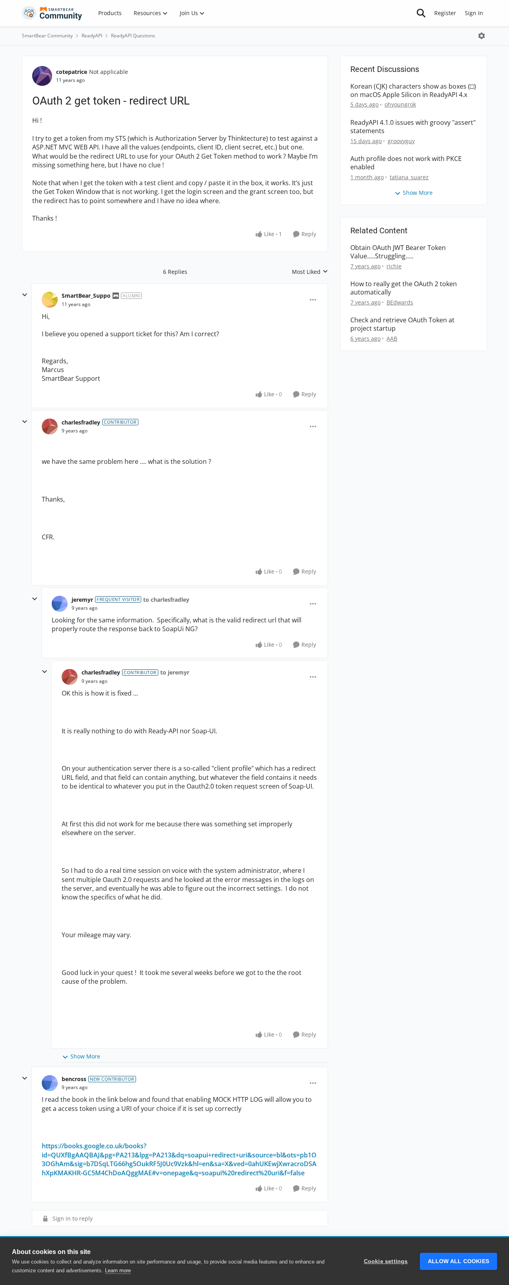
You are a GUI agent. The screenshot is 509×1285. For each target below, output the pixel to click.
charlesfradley (81, 422)
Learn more (118, 1270)
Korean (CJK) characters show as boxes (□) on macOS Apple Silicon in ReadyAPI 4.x (413, 90)
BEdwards (400, 302)
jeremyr (82, 599)
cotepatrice (71, 72)
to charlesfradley (166, 599)
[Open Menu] (481, 35)
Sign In (474, 13)
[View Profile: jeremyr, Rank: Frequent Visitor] (60, 604)
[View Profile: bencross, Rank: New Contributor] (50, 1083)
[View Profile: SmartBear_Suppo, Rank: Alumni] (50, 300)
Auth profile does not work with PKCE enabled (406, 163)
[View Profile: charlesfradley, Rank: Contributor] (50, 426)
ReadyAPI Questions (133, 35)
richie (394, 266)
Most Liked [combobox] (310, 272)
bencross (74, 1079)
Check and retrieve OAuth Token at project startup (402, 324)
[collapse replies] (24, 295)
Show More (85, 1056)
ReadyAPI (92, 35)
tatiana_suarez (409, 177)
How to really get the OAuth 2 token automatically (403, 288)
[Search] (421, 13)
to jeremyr (174, 672)
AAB (392, 338)
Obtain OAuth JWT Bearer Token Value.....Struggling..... (398, 252)
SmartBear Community (47, 35)
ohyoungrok (400, 104)
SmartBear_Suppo (86, 295)
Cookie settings (386, 1261)
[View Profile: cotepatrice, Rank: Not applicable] (42, 76)
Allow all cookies (458, 1261)
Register (445, 13)
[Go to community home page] (52, 13)
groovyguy (401, 141)
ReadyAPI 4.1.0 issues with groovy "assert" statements (413, 126)
